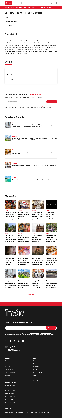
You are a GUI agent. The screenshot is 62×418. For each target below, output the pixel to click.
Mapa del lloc (8, 408)
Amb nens (49, 7)
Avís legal (7, 366)
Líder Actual (36, 378)
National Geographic (38, 372)
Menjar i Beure (19, 7)
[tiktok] (10, 341)
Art (25, 7)
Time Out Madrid (9, 388)
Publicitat (7, 364)
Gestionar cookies (9, 378)
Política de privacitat (10, 369)
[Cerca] (52, 3)
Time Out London (9, 393)
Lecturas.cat (36, 361)
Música (33, 7)
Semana (35, 364)
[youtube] (23, 341)
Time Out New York (10, 396)
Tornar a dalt (32, 304)
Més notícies (31, 294)
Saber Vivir (36, 381)
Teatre (29, 7)
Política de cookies (10, 372)
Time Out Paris (9, 399)
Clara (34, 375)
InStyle (35, 369)
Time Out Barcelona (10, 385)
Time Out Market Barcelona (12, 391)
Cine (38, 7)
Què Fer (12, 7)
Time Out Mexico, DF (10, 402)
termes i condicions (33, 106)
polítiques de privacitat (45, 106)
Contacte (7, 361)
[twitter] (19, 341)
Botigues (43, 7)
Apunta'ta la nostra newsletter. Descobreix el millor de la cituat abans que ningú (25, 97)
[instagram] (6, 341)
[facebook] (15, 341)
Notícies (7, 7)
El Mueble (36, 366)
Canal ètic (7, 375)
